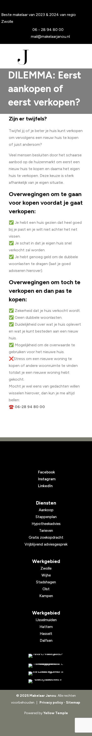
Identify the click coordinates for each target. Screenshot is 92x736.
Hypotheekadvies (46, 524)
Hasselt (46, 633)
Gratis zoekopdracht (46, 537)
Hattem (46, 627)
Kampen (46, 596)
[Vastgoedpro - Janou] (46, 666)
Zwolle (46, 568)
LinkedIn (45, 486)
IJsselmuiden (46, 620)
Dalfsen (46, 640)
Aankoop (46, 510)
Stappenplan (46, 517)
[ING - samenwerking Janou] (46, 656)
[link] (46, 656)
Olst (46, 589)
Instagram (46, 479)
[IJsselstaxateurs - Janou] (46, 681)
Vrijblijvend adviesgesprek (46, 544)
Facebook (46, 472)
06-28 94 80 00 (30, 406)
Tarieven (46, 530)
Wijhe (46, 575)
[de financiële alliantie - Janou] (46, 673)
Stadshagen (46, 582)
